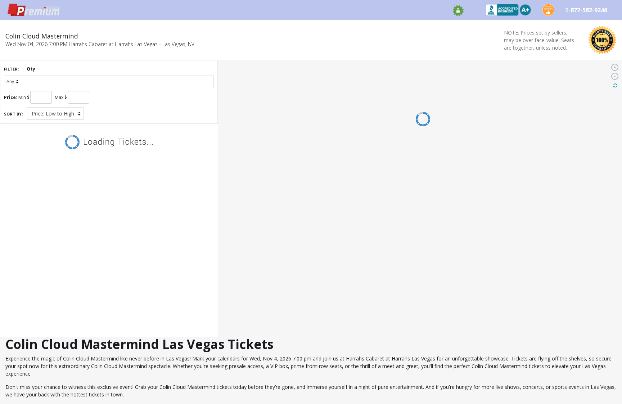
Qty (31, 69)
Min (22, 97)
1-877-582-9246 (587, 10)
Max (59, 97)
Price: (10, 97)
